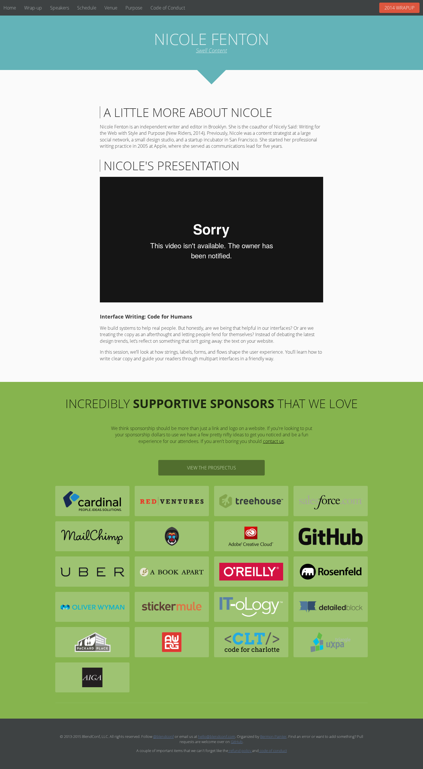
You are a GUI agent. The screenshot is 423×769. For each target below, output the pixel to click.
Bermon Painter (273, 736)
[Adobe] (251, 536)
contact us (273, 441)
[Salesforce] (331, 501)
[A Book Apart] (172, 571)
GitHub (237, 741)
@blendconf (163, 736)
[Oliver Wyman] (92, 607)
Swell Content (211, 50)
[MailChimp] (92, 536)
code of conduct (273, 750)
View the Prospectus (211, 468)
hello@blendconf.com (216, 736)
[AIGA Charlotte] (92, 677)
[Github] (331, 536)
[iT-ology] (251, 607)
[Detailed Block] (331, 607)
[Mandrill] (172, 536)
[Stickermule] (172, 607)
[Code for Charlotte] (251, 642)
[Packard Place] (92, 642)
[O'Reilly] (251, 571)
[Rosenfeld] (331, 571)
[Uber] (92, 571)
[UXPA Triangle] (331, 642)
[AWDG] (172, 642)
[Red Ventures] (172, 501)
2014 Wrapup (399, 8)
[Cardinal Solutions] (92, 501)
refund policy (240, 750)
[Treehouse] (251, 501)
